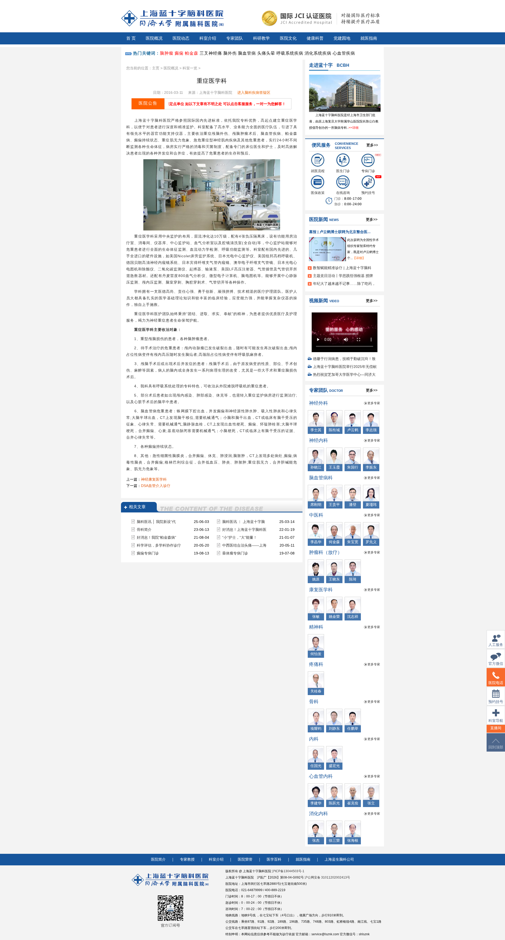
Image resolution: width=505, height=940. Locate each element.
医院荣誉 (245, 859)
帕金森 (191, 53)
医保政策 (318, 193)
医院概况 (154, 38)
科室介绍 (207, 38)
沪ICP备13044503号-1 (288, 871)
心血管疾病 (344, 53)
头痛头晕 (266, 53)
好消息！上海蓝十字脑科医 (244, 529)
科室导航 (495, 721)
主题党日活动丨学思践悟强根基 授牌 (343, 276)
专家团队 (234, 38)
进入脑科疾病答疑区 (253, 92)
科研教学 (261, 38)
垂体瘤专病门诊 (235, 553)
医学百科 (274, 859)
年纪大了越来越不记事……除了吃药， (344, 283)
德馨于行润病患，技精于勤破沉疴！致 (344, 359)
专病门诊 (368, 171)
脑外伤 (230, 53)
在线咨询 (343, 193)
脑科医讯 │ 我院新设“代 (156, 522)
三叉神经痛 (211, 53)
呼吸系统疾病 (289, 53)
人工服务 (495, 645)
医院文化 (288, 38)
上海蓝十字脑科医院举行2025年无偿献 (345, 366)
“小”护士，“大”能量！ (239, 537)
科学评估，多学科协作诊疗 (159, 545)
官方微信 (495, 664)
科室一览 (190, 68)
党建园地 (342, 38)
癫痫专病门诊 (148, 553)
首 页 (131, 38)
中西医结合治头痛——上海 (244, 545)
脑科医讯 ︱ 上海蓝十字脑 (243, 522)
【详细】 (359, 258)
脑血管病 (247, 53)
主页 (155, 68)
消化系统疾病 (318, 53)
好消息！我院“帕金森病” (156, 537)
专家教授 (187, 859)
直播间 (495, 728)
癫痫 (179, 53)
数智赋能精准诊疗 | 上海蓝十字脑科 (342, 268)
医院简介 (158, 859)
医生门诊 (343, 171)
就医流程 (318, 171)
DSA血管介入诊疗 (155, 486)
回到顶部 (495, 747)
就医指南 (368, 38)
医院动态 (181, 38)
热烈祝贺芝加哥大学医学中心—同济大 (344, 374)
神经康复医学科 (154, 479)
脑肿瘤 (166, 53)
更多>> (372, 145)
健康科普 (315, 38)
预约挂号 (368, 193)
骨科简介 (144, 529)
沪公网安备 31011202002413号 (327, 877)
